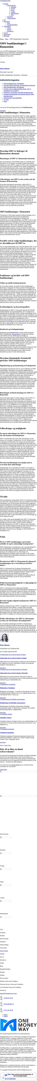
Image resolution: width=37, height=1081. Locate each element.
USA (12, 15)
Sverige (13, 8)
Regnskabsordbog (12, 24)
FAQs (5, 101)
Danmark (13, 7)
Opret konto (7, 34)
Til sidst (6, 100)
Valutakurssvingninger (7, 732)
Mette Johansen (5, 68)
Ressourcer (7, 21)
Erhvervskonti (16, 334)
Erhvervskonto (11, 5)
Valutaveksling (11, 18)
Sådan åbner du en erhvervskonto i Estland (13, 658)
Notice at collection (9, 1079)
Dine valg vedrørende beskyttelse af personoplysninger (20, 1075)
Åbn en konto (4, 951)
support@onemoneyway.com (8, 993)
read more (3, 668)
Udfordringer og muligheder (13, 98)
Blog (8, 23)
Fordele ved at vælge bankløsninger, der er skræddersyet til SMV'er (17, 90)
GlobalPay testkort (5, 717)
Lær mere (2, 110)
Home (2, 39)
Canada (13, 12)
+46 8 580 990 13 (8, 1004)
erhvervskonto (15, 765)
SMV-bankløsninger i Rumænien (14, 83)
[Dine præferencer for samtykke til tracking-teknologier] (3, 1078)
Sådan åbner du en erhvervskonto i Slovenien (14, 673)
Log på (6, 33)
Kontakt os (10, 31)
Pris (5, 20)
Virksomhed (7, 26)
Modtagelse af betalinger (7, 688)
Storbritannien (15, 13)
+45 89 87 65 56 (8, 998)
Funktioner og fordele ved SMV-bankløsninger (18, 92)
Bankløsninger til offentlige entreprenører (12, 703)
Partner (9, 29)
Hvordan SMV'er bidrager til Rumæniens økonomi (19, 85)
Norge (12, 10)
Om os (9, 28)
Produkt (6, 4)
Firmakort (10, 16)
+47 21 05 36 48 (8, 1010)
